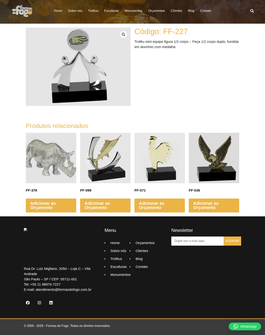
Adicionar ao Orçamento (43, 205)
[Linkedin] (51, 303)
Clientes (176, 10)
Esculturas (111, 10)
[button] (252, 11)
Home (58, 10)
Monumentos (133, 10)
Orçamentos (156, 10)
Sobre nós (75, 10)
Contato (205, 10)
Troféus (93, 10)
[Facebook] (28, 303)
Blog (191, 10)
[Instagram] (39, 303)
